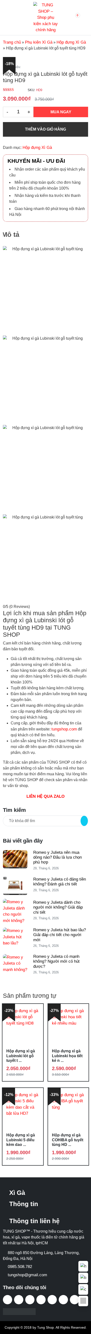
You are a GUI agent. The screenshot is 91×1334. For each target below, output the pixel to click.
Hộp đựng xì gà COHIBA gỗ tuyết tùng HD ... (67, 1139)
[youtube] (41, 1299)
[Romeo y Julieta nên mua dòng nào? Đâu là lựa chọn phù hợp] (15, 859)
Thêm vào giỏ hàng (45, 129)
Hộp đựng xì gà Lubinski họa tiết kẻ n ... (67, 1055)
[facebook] (7, 1299)
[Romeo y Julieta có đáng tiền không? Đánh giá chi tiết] (15, 885)
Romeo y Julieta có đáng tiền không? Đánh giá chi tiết (59, 881)
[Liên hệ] (83, 1266)
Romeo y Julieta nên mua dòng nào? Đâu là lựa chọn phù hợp (57, 857)
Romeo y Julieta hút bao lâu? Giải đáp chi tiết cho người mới (59, 935)
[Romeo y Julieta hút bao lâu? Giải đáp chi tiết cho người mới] (15, 936)
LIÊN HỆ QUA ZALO (45, 796)
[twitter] (29, 1299)
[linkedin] (74, 1299)
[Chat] (83, 1289)
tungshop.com (64, 729)
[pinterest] (63, 1299)
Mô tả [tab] (10, 234)
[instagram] (52, 1299)
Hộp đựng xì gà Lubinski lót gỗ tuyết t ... (20, 1055)
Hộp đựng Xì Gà (71, 42)
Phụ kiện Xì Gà (38, 42)
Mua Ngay (60, 112)
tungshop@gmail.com (27, 1275)
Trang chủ (12, 42)
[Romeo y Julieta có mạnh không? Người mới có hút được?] (15, 963)
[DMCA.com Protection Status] (19, 1311)
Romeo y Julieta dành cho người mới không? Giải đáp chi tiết (58, 907)
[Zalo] (83, 1301)
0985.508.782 (20, 1266)
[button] (73, 17)
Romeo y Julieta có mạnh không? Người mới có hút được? (56, 961)
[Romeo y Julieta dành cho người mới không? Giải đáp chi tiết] (15, 911)
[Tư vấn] (83, 1278)
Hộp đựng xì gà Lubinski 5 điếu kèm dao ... (20, 1139)
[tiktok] (18, 1299)
